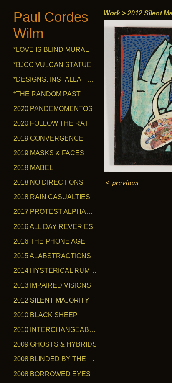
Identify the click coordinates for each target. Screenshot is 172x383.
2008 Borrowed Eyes (52, 374)
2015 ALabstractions (52, 256)
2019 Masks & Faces (48, 153)
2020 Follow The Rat (51, 123)
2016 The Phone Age (49, 241)
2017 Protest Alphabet (55, 211)
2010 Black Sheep (45, 315)
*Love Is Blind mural (51, 49)
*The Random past (47, 94)
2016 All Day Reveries (53, 226)
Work (112, 13)
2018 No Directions (48, 182)
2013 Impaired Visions (52, 285)
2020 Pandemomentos (53, 108)
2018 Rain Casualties (51, 196)
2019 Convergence (48, 138)
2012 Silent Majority (51, 300)
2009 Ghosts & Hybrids (55, 344)
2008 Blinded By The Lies (55, 358)
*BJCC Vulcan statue (52, 64)
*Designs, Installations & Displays (55, 79)
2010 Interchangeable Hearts (55, 329)
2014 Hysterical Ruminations (55, 270)
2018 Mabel (33, 167)
